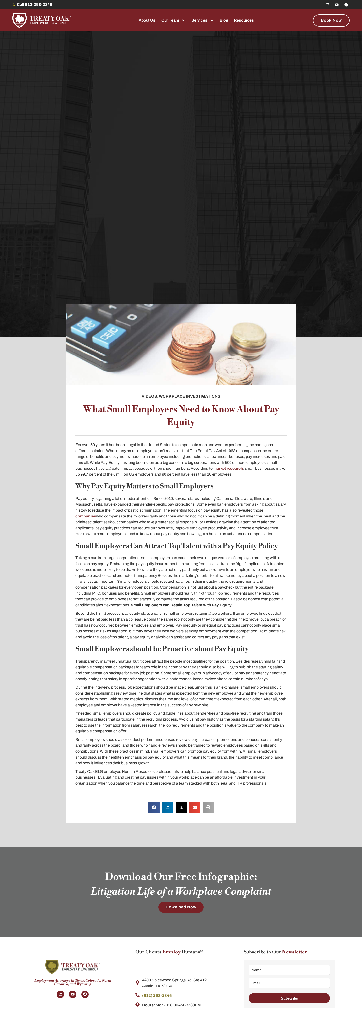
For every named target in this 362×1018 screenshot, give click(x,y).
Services (199, 20)
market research (228, 468)
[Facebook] (346, 4)
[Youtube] (336, 4)
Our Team (170, 20)
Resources (244, 20)
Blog (224, 20)
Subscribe (289, 998)
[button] (154, 807)
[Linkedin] (327, 4)
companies (85, 516)
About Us (147, 20)
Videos (149, 396)
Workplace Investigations (189, 396)
